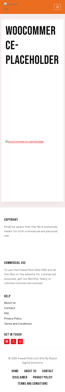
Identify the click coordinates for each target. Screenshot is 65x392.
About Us (10, 303)
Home (15, 371)
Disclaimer (19, 377)
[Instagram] (20, 341)
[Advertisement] (32, 105)
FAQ (6, 313)
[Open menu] (57, 7)
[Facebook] (6, 341)
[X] (13, 341)
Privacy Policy (12, 318)
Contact (9, 308)
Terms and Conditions (18, 324)
